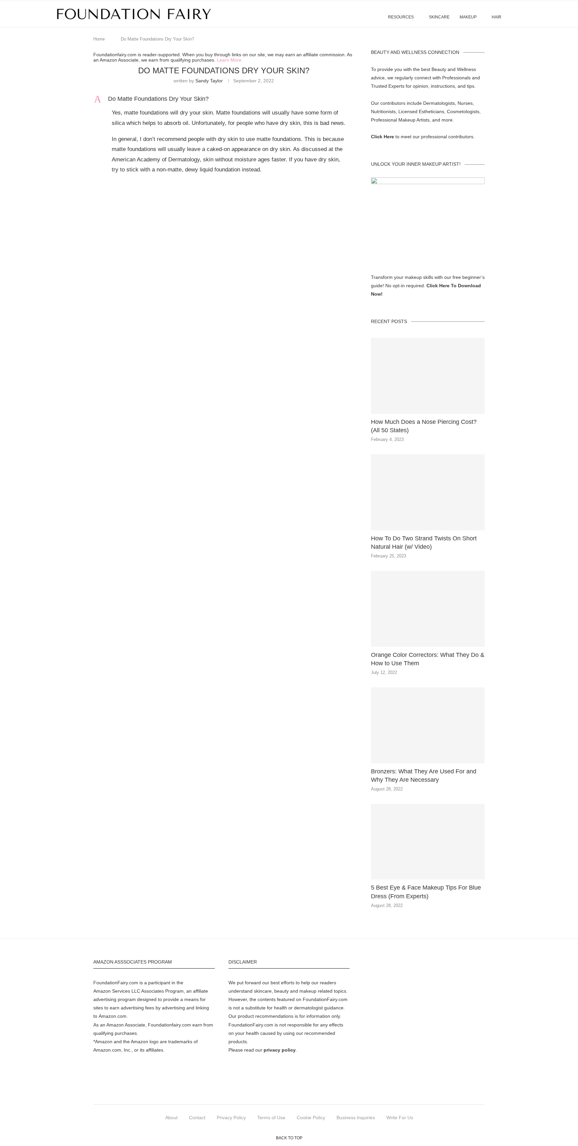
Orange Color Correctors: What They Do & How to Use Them (427, 659)
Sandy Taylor (209, 80)
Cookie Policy (311, 1117)
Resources (401, 17)
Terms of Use (271, 1117)
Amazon (102, 991)
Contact (197, 1117)
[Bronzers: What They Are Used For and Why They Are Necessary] (428, 725)
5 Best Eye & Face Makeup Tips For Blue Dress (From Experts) (426, 891)
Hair (496, 17)
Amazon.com (112, 1016)
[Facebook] (251, 1091)
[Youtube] (326, 1091)
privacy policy (280, 1050)
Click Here (382, 136)
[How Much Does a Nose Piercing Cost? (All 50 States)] (428, 376)
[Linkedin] (311, 1091)
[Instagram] (281, 1091)
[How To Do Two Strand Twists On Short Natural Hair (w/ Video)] (428, 492)
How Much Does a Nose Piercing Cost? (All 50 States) (424, 426)
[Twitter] (266, 1091)
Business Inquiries (355, 1117)
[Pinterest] (296, 1091)
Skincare (439, 17)
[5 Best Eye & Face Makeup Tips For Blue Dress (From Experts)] (428, 842)
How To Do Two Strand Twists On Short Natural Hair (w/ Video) (424, 542)
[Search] (519, 13)
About (171, 1117)
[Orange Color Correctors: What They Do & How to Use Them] (428, 609)
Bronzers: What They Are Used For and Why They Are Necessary (423, 775)
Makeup (468, 17)
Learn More (229, 60)
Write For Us (399, 1117)
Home (99, 39)
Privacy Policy (231, 1117)
